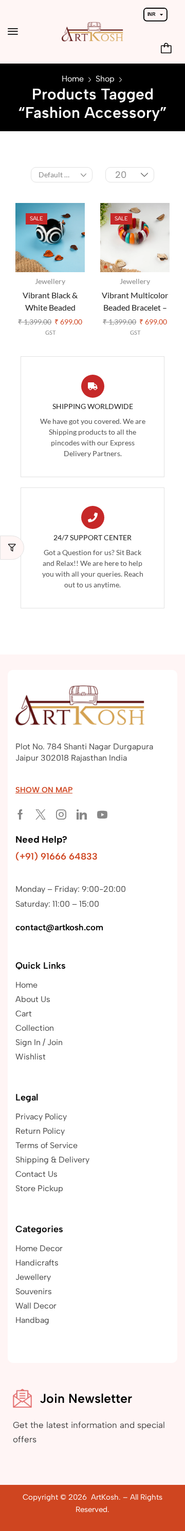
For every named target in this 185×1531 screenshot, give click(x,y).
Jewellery (50, 281)
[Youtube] (102, 814)
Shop (105, 79)
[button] (13, 31)
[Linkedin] (82, 814)
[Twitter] (40, 814)
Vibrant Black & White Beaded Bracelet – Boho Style (50, 302)
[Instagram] (61, 814)
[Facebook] (20, 814)
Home (73, 79)
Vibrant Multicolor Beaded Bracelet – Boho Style (135, 302)
